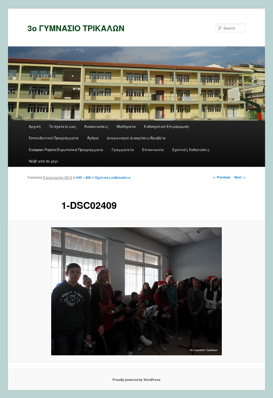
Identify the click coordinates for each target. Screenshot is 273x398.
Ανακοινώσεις (96, 126)
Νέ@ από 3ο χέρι (43, 161)
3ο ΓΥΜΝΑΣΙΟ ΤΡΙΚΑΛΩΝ (76, 28)
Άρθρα (93, 137)
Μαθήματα (126, 126)
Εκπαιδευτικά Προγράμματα (54, 137)
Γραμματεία (123, 149)
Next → (240, 177)
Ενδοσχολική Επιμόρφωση (166, 126)
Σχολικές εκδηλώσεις (113, 177)
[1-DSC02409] (136, 291)
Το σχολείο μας (62, 126)
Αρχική (35, 126)
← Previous (221, 177)
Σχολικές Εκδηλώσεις (191, 149)
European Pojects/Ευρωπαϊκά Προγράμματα (66, 149)
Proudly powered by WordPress (136, 379)
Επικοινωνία (153, 149)
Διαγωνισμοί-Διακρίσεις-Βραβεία (136, 137)
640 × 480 (83, 177)
